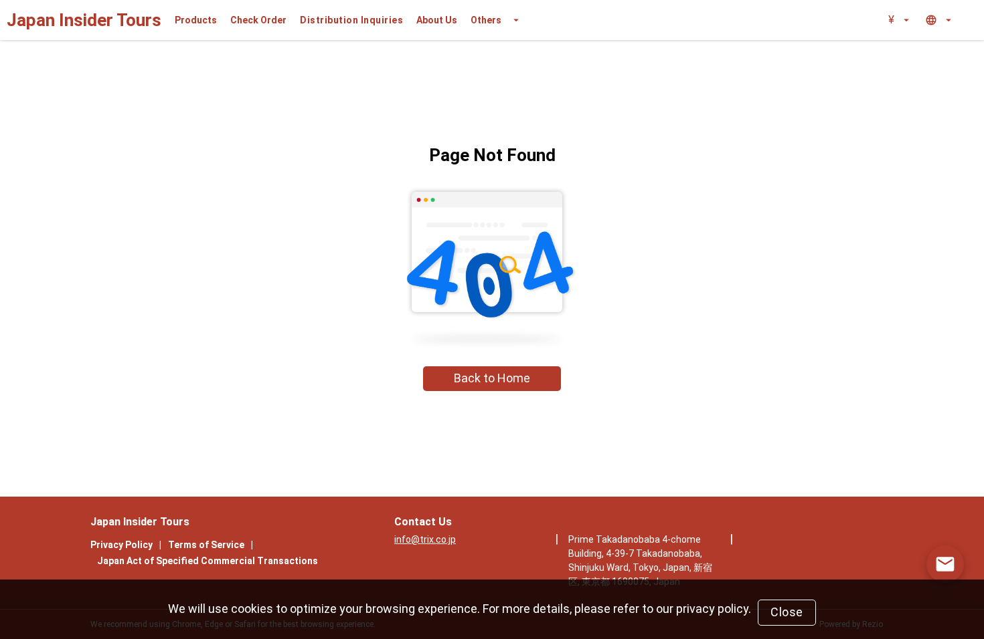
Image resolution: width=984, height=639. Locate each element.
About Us (436, 20)
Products (196, 20)
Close (786, 612)
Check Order (258, 20)
